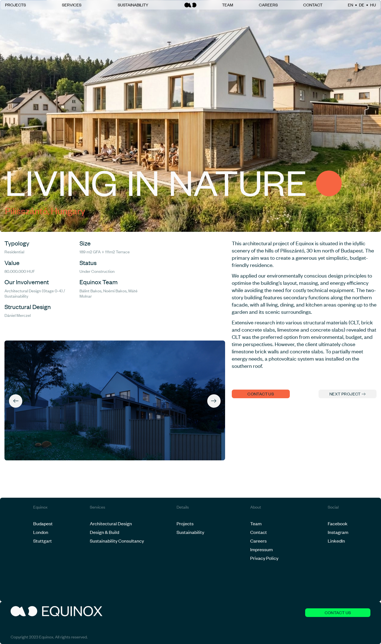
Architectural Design (111, 523)
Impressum (261, 549)
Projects (15, 5)
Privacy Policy (264, 558)
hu (373, 5)
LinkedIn (336, 541)
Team (227, 5)
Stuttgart (42, 541)
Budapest (43, 523)
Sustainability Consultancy (117, 541)
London (40, 532)
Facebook (338, 523)
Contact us (260, 394)
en (350, 5)
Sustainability (133, 5)
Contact (312, 5)
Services (71, 5)
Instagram (338, 532)
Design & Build (104, 532)
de (361, 5)
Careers (268, 5)
